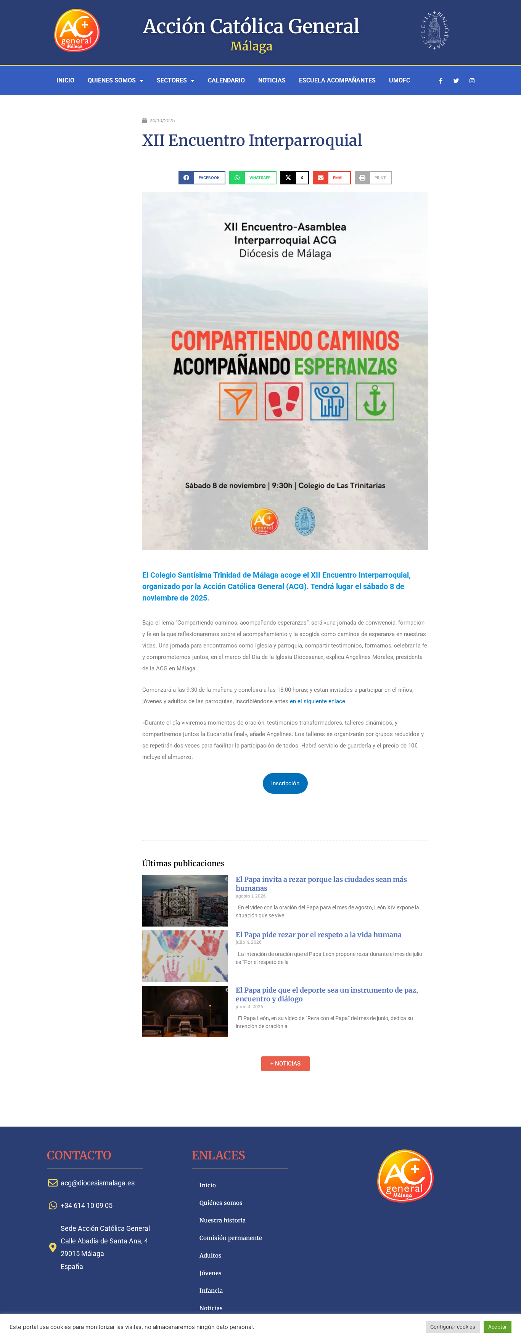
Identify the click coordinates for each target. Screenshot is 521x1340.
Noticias (272, 80)
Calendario (226, 80)
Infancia (211, 1290)
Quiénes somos (112, 80)
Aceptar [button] (497, 1327)
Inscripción (285, 783)
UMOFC (399, 80)
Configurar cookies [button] (452, 1327)
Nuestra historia (222, 1220)
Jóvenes (210, 1273)
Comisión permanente (230, 1238)
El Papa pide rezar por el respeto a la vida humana (319, 934)
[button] (201, 177)
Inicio (65, 80)
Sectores (172, 80)
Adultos (210, 1255)
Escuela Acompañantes (337, 80)
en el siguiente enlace (317, 701)
